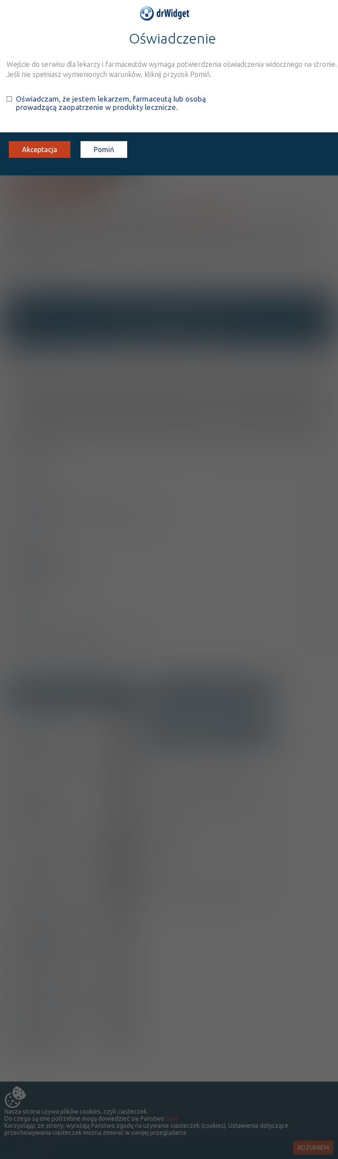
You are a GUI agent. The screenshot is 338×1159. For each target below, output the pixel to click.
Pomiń (104, 149)
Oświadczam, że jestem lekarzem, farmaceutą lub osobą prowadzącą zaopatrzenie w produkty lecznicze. (111, 103)
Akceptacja (39, 149)
